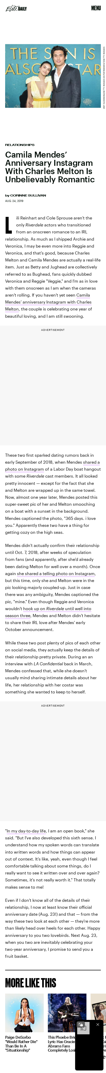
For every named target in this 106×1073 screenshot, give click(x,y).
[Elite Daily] (16, 8)
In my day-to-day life (26, 830)
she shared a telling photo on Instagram (56, 573)
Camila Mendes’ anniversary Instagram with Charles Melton (48, 301)
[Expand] (81, 1024)
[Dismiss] (98, 1024)
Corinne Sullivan (28, 195)
